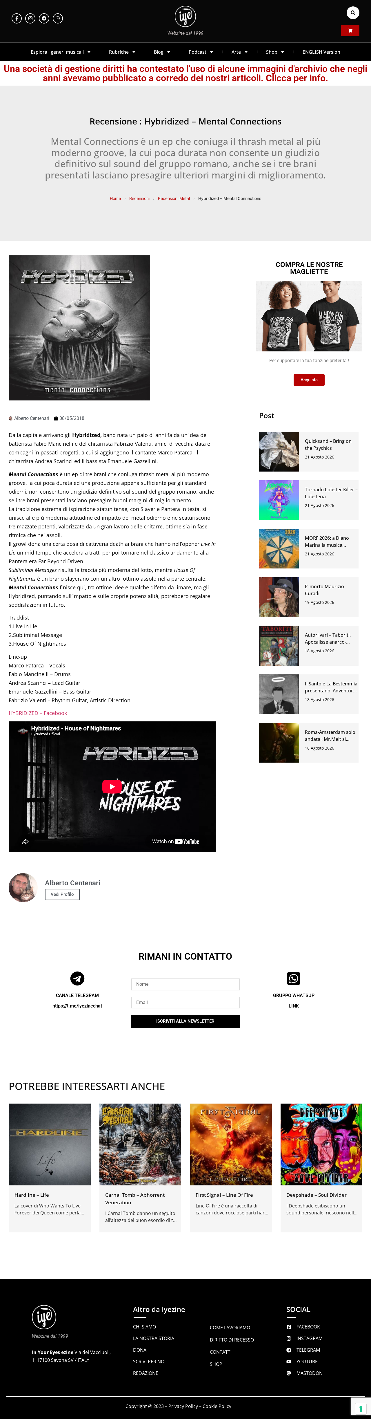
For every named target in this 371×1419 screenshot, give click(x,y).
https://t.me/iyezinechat (77, 1006)
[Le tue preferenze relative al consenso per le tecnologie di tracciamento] (360, 1408)
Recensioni (139, 198)
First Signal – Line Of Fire (224, 1194)
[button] (353, 12)
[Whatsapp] (58, 18)
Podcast (197, 52)
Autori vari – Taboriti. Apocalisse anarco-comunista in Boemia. (328, 642)
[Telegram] (44, 18)
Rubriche (119, 52)
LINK (294, 1006)
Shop (271, 52)
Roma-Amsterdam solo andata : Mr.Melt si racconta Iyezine (330, 739)
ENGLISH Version (321, 52)
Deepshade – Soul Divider (316, 1194)
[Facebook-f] (17, 18)
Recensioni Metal (174, 198)
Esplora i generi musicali (57, 52)
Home (115, 198)
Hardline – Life (31, 1194)
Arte (236, 52)
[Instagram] (30, 18)
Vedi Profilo (62, 894)
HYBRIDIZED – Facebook (38, 713)
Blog (158, 52)
